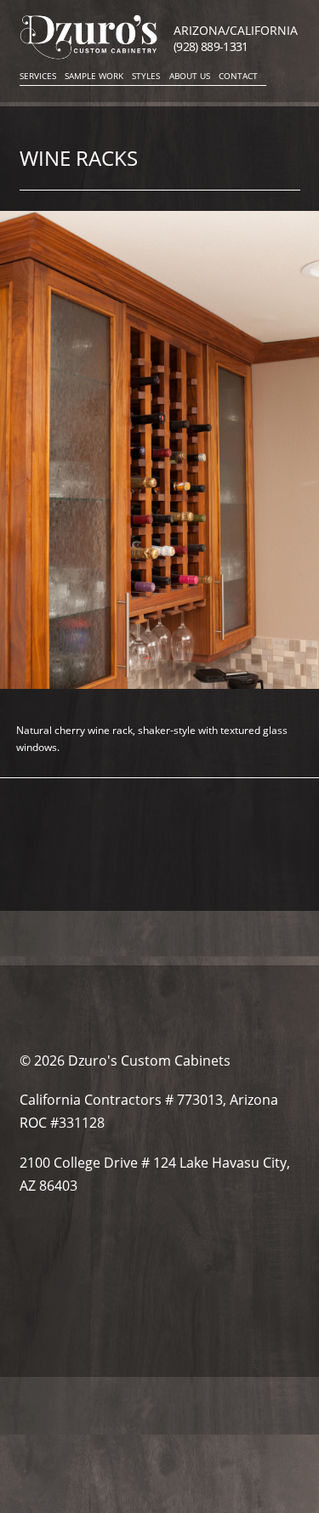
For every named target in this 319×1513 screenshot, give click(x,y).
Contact (238, 76)
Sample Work (94, 76)
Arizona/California (236, 30)
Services (38, 76)
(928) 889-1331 (211, 46)
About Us (189, 76)
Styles (146, 76)
